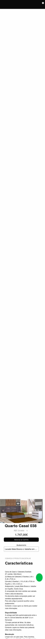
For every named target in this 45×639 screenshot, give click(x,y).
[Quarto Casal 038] (21, 510)
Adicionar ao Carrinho (21, 540)
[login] (39, 4)
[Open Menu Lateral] (2, 4)
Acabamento (22, 547)
